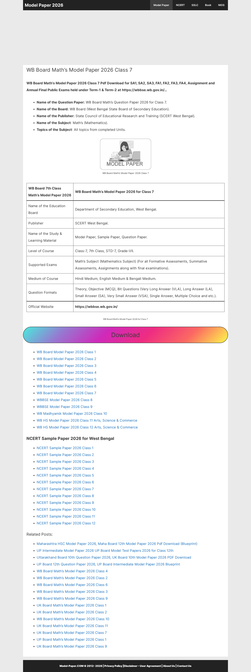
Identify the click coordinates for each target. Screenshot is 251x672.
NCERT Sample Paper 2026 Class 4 (65, 468)
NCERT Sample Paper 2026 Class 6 (65, 482)
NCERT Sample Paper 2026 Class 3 (65, 462)
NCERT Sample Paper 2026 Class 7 (65, 489)
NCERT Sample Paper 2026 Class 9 (65, 503)
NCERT (180, 5)
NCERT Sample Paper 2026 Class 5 (65, 475)
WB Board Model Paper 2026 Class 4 (66, 372)
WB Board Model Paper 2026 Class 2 (66, 359)
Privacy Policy (113, 666)
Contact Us (184, 666)
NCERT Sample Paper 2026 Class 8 (65, 496)
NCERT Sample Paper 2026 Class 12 (66, 523)
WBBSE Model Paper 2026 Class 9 (64, 407)
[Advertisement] (125, 38)
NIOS (221, 5)
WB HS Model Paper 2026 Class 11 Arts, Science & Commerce (87, 420)
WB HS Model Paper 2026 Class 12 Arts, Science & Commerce (87, 427)
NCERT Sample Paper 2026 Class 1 (65, 448)
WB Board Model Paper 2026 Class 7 (66, 393)
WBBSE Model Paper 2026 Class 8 (64, 400)
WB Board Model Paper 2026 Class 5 (66, 379)
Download (125, 335)
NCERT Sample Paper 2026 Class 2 (65, 455)
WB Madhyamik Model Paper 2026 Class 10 (72, 414)
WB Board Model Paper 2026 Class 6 (66, 386)
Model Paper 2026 (44, 5)
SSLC (195, 5)
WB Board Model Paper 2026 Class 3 (66, 366)
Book (208, 5)
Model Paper (161, 5)
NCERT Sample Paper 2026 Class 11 (66, 516)
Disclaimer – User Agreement (142, 666)
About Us (169, 666)
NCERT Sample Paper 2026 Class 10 (66, 509)
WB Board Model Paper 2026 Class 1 (66, 352)
